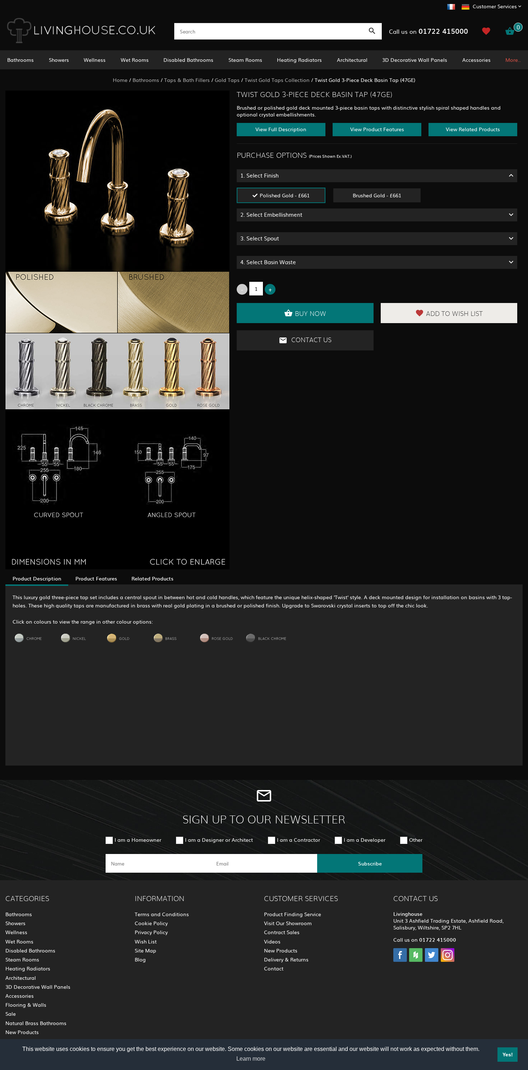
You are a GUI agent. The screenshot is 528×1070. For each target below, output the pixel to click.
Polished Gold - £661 (285, 195)
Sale (10, 1013)
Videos (272, 941)
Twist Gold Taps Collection (277, 79)
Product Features (96, 578)
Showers (59, 59)
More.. (513, 59)
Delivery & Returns (286, 959)
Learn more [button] (250, 1059)
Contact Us (311, 340)
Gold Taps (227, 79)
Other (415, 839)
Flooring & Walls (25, 1004)
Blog (140, 959)
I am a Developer (364, 839)
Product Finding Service (292, 914)
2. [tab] (271, 214)
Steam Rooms (245, 59)
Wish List (146, 941)
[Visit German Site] (465, 5)
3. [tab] (259, 238)
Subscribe (370, 863)
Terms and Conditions (162, 914)
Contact (273, 968)
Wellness (95, 59)
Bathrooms (20, 59)
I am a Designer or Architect (219, 839)
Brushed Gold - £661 (377, 195)
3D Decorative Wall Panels (414, 59)
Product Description (37, 578)
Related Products (152, 578)
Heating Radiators (299, 59)
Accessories (476, 59)
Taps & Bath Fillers (187, 79)
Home (120, 79)
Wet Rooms (135, 59)
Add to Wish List (454, 314)
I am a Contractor (298, 839)
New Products (22, 1031)
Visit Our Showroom (288, 923)
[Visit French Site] (451, 5)
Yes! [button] (507, 1054)
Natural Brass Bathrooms (35, 1023)
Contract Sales (282, 932)
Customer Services (495, 6)
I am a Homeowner (138, 839)
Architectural (352, 59)
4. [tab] (268, 262)
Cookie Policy (151, 923)
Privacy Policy (151, 932)
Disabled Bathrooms (188, 59)
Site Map (145, 950)
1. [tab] (259, 175)
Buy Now (310, 314)
